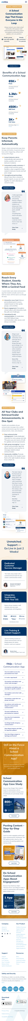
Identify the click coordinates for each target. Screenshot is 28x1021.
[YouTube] (2, 936)
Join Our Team (5, 931)
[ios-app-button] (7, 1003)
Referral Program (20, 962)
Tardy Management (21, 937)
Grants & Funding (20, 960)
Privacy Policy (5, 1010)
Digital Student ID (20, 948)
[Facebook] (2, 933)
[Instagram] (4, 933)
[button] (26, 2)
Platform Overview (21, 927)
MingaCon (4, 929)
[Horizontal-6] (4, 2)
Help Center (5, 958)
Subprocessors (5, 1013)
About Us (4, 927)
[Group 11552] (14, 988)
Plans (17, 964)
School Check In (20, 946)
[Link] (14, 122)
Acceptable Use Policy (7, 1016)
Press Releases (20, 958)
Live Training (5, 960)
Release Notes (5, 964)
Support (4, 956)
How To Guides (6, 962)
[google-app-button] (21, 1001)
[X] (10, 933)
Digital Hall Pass (20, 929)
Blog (17, 956)
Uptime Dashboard (6, 966)
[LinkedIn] (7, 933)
